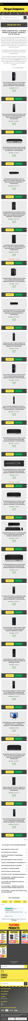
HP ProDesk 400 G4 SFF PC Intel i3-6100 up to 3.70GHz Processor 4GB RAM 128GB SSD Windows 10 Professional (14, 502)
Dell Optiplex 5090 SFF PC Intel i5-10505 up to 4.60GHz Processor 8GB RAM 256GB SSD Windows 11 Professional (14, 692)
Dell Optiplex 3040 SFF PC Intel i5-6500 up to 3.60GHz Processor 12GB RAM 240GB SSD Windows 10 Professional (14, 84)
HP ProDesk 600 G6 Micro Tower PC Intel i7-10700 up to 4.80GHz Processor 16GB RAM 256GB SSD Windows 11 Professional (14, 248)
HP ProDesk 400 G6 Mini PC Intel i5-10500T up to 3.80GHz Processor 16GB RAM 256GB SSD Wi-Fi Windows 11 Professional (14, 181)
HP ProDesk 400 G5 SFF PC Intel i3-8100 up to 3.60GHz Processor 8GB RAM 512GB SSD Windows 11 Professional (14, 439)
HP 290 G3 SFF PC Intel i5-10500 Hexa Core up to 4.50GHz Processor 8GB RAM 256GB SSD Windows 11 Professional (14, 597)
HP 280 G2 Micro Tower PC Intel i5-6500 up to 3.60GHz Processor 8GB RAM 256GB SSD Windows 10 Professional (14, 280)
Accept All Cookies (21, 1019)
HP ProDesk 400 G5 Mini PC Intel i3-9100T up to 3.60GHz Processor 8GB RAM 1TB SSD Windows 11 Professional (14, 149)
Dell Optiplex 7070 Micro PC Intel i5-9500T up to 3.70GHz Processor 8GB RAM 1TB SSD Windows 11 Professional (14, 408)
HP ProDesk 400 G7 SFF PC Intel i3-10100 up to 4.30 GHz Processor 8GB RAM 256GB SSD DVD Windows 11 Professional (14, 756)
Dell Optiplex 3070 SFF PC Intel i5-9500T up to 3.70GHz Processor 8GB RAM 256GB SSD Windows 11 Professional (14, 820)
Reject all (11, 1019)
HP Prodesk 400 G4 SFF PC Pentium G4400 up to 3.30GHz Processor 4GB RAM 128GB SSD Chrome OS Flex (14, 534)
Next (25, 839)
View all (3, 904)
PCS (10, 901)
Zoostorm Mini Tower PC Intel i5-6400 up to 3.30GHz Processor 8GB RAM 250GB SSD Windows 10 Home (14, 629)
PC (14, 59)
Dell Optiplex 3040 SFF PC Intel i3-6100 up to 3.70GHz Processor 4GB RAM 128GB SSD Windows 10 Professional (14, 376)
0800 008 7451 (17, 21)
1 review (17, 259)
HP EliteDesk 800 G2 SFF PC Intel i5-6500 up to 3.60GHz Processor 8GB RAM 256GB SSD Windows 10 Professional (14, 471)
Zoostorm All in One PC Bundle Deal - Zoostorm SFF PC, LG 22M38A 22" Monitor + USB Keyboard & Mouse (14, 724)
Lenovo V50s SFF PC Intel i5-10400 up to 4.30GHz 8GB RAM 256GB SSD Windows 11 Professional (14, 789)
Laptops (5, 901)
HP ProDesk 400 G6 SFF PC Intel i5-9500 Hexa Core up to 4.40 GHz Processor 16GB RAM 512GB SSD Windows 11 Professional (14, 312)
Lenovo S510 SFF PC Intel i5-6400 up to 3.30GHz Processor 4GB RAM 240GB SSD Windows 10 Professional (14, 344)
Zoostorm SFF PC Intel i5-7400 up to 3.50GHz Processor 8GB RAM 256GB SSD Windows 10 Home (14, 661)
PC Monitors (17, 901)
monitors (17, 59)
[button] (14, 937)
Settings (4, 1019)
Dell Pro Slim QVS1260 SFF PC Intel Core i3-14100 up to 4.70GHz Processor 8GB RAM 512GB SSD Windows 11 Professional (14, 117)
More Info (9, 98)
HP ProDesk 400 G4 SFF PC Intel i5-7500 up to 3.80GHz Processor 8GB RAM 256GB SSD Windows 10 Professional (14, 566)
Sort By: (14, 67)
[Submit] (25, 966)
